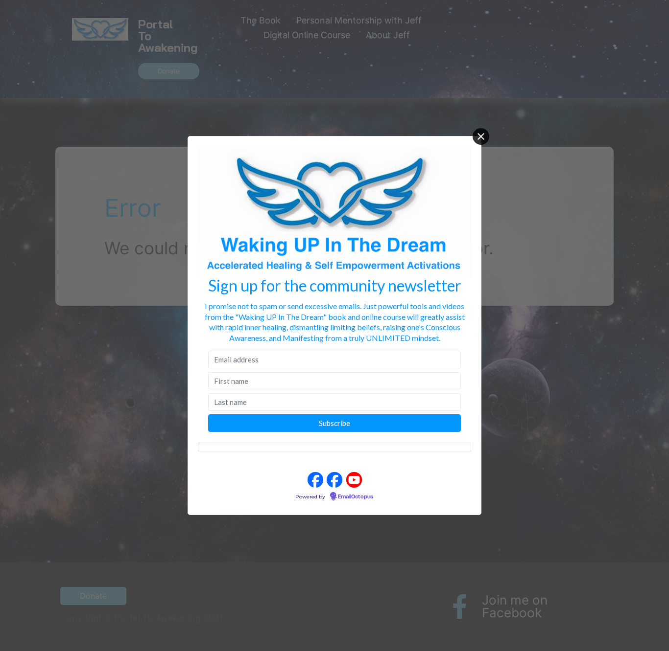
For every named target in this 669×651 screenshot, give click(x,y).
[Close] (481, 136)
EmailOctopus (355, 496)
